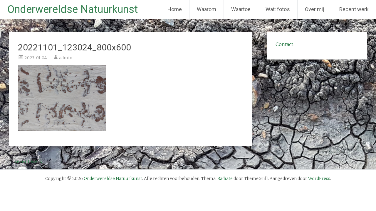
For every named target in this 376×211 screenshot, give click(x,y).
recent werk (25, 161)
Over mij (314, 9)
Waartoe (241, 9)
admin (65, 57)
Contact (284, 44)
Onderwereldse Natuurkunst (72, 9)
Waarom (206, 9)
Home (174, 9)
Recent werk (354, 9)
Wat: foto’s (278, 9)
